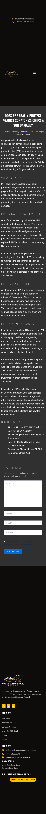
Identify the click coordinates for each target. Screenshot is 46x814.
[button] (35, 73)
